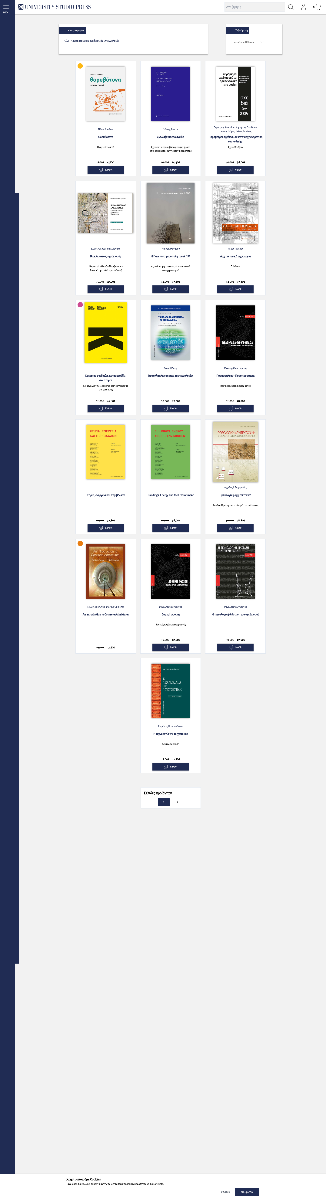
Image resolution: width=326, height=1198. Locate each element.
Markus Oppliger (115, 607)
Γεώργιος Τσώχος (96, 607)
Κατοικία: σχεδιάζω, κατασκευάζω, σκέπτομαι (105, 378)
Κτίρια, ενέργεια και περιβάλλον (106, 495)
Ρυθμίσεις (225, 1192)
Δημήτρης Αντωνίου (224, 127)
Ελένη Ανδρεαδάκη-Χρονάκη (105, 248)
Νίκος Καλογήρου (170, 248)
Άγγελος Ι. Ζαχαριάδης (235, 487)
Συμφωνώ (247, 1191)
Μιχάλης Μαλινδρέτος (235, 368)
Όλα (66, 40)
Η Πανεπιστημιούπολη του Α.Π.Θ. (171, 256)
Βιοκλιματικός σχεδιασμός (105, 256)
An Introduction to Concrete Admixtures (106, 614)
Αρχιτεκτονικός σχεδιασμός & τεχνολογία (95, 40)
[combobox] (248, 42)
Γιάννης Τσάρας (170, 129)
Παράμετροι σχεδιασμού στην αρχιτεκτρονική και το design (235, 139)
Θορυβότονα (105, 136)
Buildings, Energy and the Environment (171, 495)
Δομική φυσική (171, 614)
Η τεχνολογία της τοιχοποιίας (170, 733)
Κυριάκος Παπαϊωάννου (170, 726)
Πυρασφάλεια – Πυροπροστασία (235, 375)
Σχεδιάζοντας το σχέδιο (170, 136)
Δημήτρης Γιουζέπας (246, 127)
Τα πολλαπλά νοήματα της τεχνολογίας (170, 375)
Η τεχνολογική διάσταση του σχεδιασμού (235, 614)
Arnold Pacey (170, 368)
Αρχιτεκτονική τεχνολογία (235, 256)
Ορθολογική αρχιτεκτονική (235, 495)
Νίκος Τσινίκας (105, 129)
